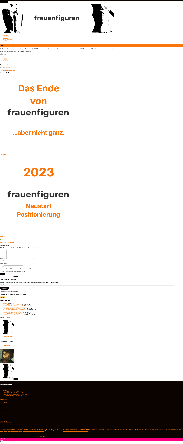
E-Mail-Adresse (4, 263)
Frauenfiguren (3, 399)
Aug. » (5, 421)
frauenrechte (93, 429)
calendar (45, 429)
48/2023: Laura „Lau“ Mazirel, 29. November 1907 (14, 309)
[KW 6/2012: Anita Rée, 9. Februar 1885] (7, 362)
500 (3, 70)
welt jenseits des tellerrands (39, 431)
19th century (10, 429)
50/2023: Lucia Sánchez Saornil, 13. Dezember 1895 (15, 307)
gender (104, 429)
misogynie (165, 429)
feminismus (62, 429)
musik (168, 429)
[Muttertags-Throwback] (0, 239)
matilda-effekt (157, 429)
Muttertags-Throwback (7, 242)
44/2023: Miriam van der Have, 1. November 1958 (14, 314)
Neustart (2, 236)
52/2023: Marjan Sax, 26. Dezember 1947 (12, 304)
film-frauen (69, 429)
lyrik (146, 429)
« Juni (1, 421)
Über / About (6, 35)
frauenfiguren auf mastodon (6, 422)
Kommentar (3, 258)
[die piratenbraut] (7, 377)
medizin (161, 429)
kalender (138, 429)
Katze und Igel (6, 36)
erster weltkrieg (57, 429)
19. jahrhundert (3, 429)
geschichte (107, 429)
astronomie (37, 429)
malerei (148, 429)
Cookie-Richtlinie (41, 436)
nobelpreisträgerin (174, 429)
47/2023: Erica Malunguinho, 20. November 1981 (14, 311)
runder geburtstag (4, 431)
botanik (41, 429)
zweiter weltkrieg (85, 431)
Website (2, 266)
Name (2, 260)
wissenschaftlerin (57, 431)
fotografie (77, 429)
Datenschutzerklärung (8, 39)
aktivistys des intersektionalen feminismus (24, 429)
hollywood (130, 429)
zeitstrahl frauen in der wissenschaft (72, 431)
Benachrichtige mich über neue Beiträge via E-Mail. (13, 271)
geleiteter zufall (99, 429)
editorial (6, 70)
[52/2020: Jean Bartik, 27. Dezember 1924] (7, 348)
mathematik (152, 429)
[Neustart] (38, 233)
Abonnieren (4, 288)
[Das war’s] (38, 151)
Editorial (8, 67)
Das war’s (3, 154)
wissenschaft (48, 431)
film (66, 429)
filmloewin (74, 429)
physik (179, 429)
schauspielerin (10, 431)
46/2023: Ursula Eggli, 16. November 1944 (13, 312)
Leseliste (5, 40)
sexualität (15, 431)
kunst (143, 429)
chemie (49, 429)
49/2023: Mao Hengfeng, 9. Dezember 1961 (13, 308)
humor (133, 429)
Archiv (4, 41)
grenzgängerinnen (118, 429)
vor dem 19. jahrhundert (29, 431)
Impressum (5, 38)
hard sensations (125, 429)
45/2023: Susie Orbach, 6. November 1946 (12, 313)
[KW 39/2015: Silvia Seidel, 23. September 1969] (7, 333)
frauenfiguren (12, 70)
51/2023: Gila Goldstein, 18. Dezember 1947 (13, 305)
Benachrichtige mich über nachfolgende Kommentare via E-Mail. (16, 268)
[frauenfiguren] (57, 32)
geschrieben (112, 429)
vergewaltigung (19, 431)
